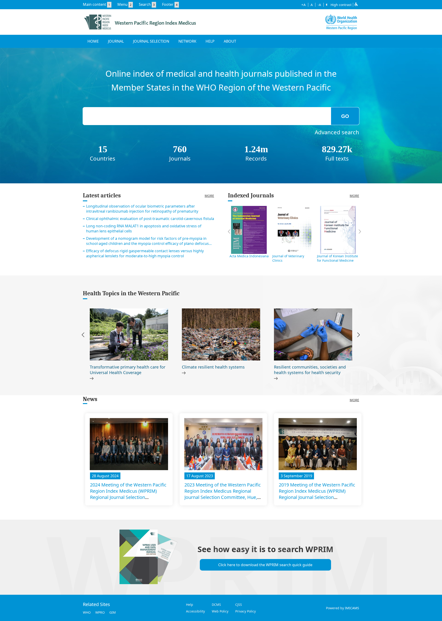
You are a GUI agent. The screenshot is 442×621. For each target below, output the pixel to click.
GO (345, 116)
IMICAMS (352, 608)
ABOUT (230, 41)
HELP (210, 41)
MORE (209, 195)
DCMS (216, 604)
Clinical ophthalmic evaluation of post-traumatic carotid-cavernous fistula (150, 218)
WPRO (100, 612)
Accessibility (195, 611)
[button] (358, 335)
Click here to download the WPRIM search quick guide (265, 564)
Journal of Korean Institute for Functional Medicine (337, 258)
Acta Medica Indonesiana (249, 256)
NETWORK (187, 41)
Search (145, 4)
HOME (93, 41)
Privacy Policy (245, 611)
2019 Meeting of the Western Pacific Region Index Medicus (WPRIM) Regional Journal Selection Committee (317, 494)
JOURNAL (116, 41)
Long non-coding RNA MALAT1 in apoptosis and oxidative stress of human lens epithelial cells (143, 228)
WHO (87, 612)
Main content (94, 4)
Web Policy (220, 611)
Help (189, 604)
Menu (122, 4)
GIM (112, 612)
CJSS (238, 604)
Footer (168, 4)
